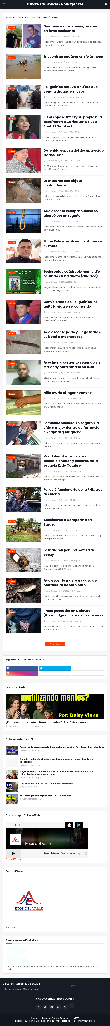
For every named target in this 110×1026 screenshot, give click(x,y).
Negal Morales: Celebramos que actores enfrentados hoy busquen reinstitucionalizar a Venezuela (57, 773)
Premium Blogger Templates (56, 1018)
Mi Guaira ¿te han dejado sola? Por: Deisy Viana (45, 795)
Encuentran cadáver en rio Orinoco (73, 56)
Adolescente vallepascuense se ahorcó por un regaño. (71, 213)
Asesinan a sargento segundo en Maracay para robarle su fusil (72, 364)
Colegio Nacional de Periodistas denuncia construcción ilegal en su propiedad (57, 760)
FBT (78, 1018)
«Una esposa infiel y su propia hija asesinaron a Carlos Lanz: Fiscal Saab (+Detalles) (73, 122)
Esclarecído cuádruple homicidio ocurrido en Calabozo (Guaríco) (72, 273)
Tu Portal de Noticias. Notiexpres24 (55, 4)
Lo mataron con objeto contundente (63, 183)
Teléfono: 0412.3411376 (83, 1021)
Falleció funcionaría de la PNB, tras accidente (73, 491)
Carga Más (55, 644)
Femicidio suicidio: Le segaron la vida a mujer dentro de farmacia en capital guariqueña (72, 427)
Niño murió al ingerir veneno (68, 392)
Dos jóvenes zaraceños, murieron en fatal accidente (72, 28)
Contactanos (63, 1021)
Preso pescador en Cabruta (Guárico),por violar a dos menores (73, 613)
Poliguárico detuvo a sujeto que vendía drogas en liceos (71, 89)
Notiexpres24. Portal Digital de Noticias (34, 1021)
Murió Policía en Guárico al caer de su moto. (73, 243)
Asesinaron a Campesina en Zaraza (68, 522)
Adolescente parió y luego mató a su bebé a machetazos (72, 334)
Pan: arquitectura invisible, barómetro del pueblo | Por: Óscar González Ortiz (62, 747)
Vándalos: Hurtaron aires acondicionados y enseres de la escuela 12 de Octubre (71, 461)
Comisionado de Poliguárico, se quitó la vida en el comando (70, 304)
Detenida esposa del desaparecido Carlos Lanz (74, 152)
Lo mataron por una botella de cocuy (69, 552)
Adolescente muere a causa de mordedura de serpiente (70, 582)
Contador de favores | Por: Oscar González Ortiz (46, 783)
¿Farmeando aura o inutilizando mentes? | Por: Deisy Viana (46, 722)
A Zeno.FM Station (14, 859)
